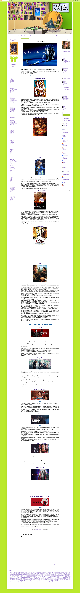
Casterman (12, 92)
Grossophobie (65, 96)
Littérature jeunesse (20, 577)
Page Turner (42, 578)
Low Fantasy (35, 577)
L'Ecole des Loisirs (13, 157)
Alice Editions (12, 81)
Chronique (36, 35)
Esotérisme (44, 574)
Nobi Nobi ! (12, 181)
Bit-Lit (19, 573)
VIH (63, 84)
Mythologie (15, 578)
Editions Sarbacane (13, 119)
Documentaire (17, 574)
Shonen (32, 580)
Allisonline (65, 122)
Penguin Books (12, 188)
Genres (42, 35)
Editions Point (12, 116)
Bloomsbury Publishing (13, 89)
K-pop (41, 576)
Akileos (11, 79)
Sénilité (66, 580)
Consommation (60, 573)
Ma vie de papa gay (66, 171)
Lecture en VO (58, 576)
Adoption (15, 572)
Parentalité (49, 578)
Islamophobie (65, 100)
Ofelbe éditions (12, 182)
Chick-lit (38, 573)
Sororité (64, 82)
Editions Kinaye (12, 107)
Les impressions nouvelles (12, 170)
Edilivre (11, 97)
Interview (35, 576)
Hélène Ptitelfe (65, 132)
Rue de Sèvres (12, 197)
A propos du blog (28, 35)
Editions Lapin (12, 109)
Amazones (32, 572)
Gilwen (11, 68)
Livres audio (32, 577)
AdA (11, 78)
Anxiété (42, 572)
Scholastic (11, 198)
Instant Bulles (28, 576)
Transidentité (65, 83)
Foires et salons (12, 575)
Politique (68, 578)
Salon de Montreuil (65, 579)
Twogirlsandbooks (66, 184)
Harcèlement (65, 97)
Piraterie (52, 578)
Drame (20, 574)
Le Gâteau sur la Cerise (13, 161)
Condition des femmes (66, 61)
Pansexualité (65, 77)
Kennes (11, 153)
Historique (58, 575)
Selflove (17, 580)
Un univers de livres (66, 185)
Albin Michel (12, 80)
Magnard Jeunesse (13, 172)
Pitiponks (64, 177)
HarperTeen (12, 144)
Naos (11, 179)
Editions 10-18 (12, 98)
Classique (40, 573)
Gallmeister (12, 138)
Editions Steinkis (12, 122)
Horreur (66, 575)
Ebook (32, 574)
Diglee (64, 129)
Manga (49, 577)
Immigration (13, 576)
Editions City (12, 101)
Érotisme (55, 581)
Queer (64, 80)
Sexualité (64, 81)
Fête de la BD (22, 575)
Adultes (19, 572)
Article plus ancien (55, 564)
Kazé (11, 152)
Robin (11, 71)
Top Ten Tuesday (16, 581)
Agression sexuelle (66, 90)
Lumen (11, 171)
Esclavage (64, 95)
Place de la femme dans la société (58, 578)
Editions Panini (12, 112)
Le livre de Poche (13, 163)
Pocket (11, 191)
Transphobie (65, 108)
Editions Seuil (12, 120)
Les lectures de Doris (66, 151)
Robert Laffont (12, 196)
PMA (37, 578)
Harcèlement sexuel (66, 99)
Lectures (67, 576)
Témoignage (33, 581)
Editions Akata (12, 99)
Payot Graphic (12, 187)
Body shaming (31, 573)
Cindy (11, 67)
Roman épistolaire (43, 579)
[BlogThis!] (44, 529)
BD (69, 572)
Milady (11, 176)
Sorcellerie (36, 580)
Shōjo (34, 580)
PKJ (11, 186)
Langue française (47, 576)
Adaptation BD (11, 572)
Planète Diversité (66, 179)
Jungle (11, 150)
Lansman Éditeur (12, 160)
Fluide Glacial (12, 132)
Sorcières (39, 580)
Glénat (11, 139)
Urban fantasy (39, 581)
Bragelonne (12, 90)
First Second (12, 129)
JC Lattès (11, 148)
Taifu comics (12, 201)
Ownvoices (35, 578)
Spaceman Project (13, 200)
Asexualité (64, 57)
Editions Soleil (12, 121)
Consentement (56, 573)
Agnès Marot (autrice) (66, 120)
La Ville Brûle (12, 159)
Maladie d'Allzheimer (45, 577)
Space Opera (45, 580)
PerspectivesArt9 (12, 189)
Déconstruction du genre (66, 62)
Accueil (20, 35)
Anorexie (37, 572)
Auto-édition (12, 83)
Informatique (24, 576)
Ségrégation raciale (62, 580)
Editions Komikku (12, 108)
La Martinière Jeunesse (13, 158)
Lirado (64, 162)
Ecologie (64, 63)
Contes (68, 573)
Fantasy (61, 574)
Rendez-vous (59, 35)
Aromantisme (44, 572)
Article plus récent (24, 564)
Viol (63, 109)
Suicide (64, 106)
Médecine (18, 578)
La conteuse (65, 134)
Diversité (13, 574)
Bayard (11, 87)
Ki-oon (11, 154)
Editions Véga (12, 124)
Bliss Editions (12, 88)
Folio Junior (12, 134)
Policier (65, 578)
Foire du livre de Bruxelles (66, 574)
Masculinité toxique (53, 577)
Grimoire (29, 575)
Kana (11, 151)
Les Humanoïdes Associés (12, 165)
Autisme (64, 58)
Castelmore (12, 91)
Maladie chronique (40, 577)
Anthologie (39, 572)
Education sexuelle (37, 574)
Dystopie (22, 574)
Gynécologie (35, 575)
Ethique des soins (50, 574)
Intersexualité (65, 70)
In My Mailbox (19, 576)
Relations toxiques (66, 104)
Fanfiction (55, 574)
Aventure (68, 572)
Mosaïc (11, 178)
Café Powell (65, 125)
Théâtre (12, 581)
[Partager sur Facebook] (46, 529)
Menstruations (61, 577)
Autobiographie (65, 572)
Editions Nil (12, 111)
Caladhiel (12, 66)
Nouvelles (30, 578)
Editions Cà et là (12, 102)
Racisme (27, 579)
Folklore (16, 575)
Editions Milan (12, 110)
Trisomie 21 (25, 581)
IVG (63, 69)
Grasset (11, 141)
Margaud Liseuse (66, 174)
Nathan (11, 180)
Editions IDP (12, 106)
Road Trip (33, 579)
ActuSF (11, 77)
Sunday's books (54, 580)
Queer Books (24, 579)
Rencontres (30, 579)
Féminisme (64, 67)
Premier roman (15, 579)
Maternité (57, 577)
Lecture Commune (53, 576)
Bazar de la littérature (66, 123)
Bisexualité (64, 59)
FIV (53, 574)
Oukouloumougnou (66, 176)
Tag (67, 580)
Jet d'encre (12, 149)
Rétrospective (55, 579)
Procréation (19, 579)
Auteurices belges (54, 572)
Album (26, 572)
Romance (47, 579)
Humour (68, 575)
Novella (32, 578)
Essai (47, 574)
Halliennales (39, 575)
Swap (58, 580)
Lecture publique (62, 576)
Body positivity (65, 60)
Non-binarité (65, 72)
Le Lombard (12, 162)
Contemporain (64, 573)
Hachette (11, 143)
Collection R (44, 573)
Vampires (45, 581)
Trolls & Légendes (29, 581)
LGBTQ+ (64, 71)
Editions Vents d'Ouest (13, 123)
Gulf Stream (12, 142)
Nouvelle (27, 578)
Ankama (11, 82)
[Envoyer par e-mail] (43, 529)
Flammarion (12, 131)
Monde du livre (65, 577)
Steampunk (48, 580)
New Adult (21, 578)
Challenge (34, 573)
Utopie (42, 581)
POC (39, 578)
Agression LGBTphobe (66, 89)
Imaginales (11, 576)
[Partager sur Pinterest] (47, 529)
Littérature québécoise (27, 577)
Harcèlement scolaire (66, 98)
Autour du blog (50, 35)
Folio (11, 133)
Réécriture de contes (60, 579)
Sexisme (64, 105)
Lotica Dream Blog (66, 165)
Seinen (15, 580)
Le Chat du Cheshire (66, 143)
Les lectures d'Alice (66, 147)
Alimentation (29, 572)
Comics (47, 573)
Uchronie (36, 581)
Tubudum (64, 182)
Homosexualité (65, 68)
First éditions (12, 130)
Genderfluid (26, 575)
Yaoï (48, 581)
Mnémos (11, 177)
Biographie (14, 573)
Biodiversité (11, 573)
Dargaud (11, 93)
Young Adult (51, 581)
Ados (17, 572)
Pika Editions (12, 190)
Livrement (65, 164)
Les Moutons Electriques (14, 168)
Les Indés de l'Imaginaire (12, 167)
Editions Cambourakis (13, 100)
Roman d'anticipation (37, 579)
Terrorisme (64, 107)
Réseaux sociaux (51, 579)
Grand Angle (12, 140)
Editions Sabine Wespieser (12, 117)
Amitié (34, 572)
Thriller (10, 581)
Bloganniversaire (23, 573)
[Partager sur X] (45, 529)
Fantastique (58, 574)
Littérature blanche (13, 577)
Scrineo (11, 199)
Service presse (21, 580)
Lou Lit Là (64, 167)
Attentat (50, 572)
